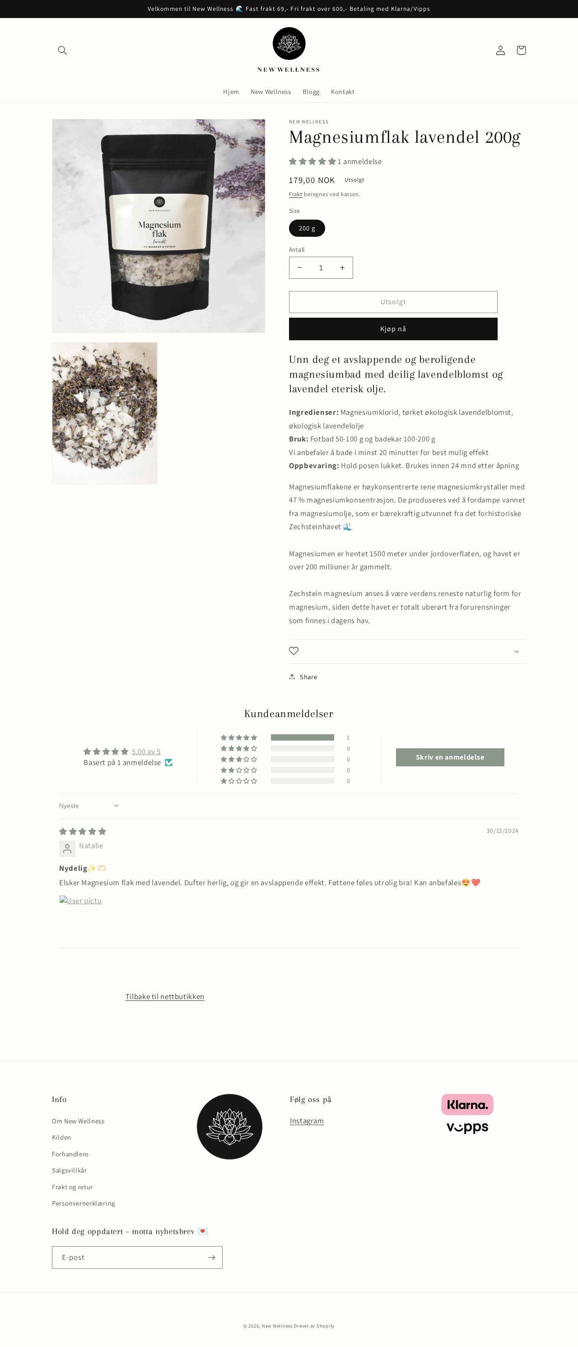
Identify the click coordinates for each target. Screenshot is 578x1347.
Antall (297, 249)
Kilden (61, 1137)
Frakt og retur (72, 1187)
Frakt (296, 193)
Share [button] (308, 676)
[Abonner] (211, 1257)
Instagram (307, 1121)
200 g (307, 227)
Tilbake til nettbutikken (165, 996)
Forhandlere (70, 1154)
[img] (82, 831)
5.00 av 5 (146, 751)
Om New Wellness (78, 1121)
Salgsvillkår (69, 1170)
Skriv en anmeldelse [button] (450, 757)
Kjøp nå (393, 328)
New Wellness (277, 1326)
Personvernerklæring (83, 1203)
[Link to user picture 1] (81, 917)
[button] (62, 50)
